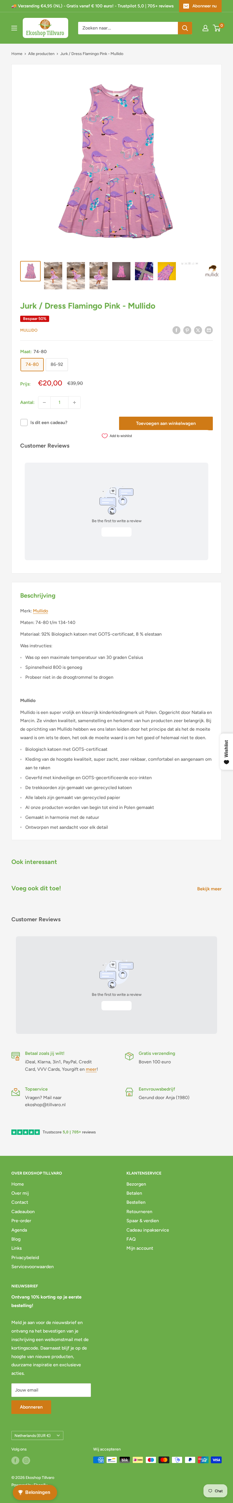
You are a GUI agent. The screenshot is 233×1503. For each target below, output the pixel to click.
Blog (15, 1239)
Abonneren (31, 1407)
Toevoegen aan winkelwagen (166, 423)
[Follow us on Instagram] (26, 1460)
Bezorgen (136, 1184)
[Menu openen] (14, 28)
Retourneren (139, 1211)
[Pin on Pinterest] (187, 330)
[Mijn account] (205, 28)
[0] (216, 28)
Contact (19, 1202)
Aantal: (27, 402)
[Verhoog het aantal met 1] (74, 402)
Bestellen (135, 1202)
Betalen (134, 1193)
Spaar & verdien (142, 1220)
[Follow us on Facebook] (15, 1460)
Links (16, 1248)
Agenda (19, 1230)
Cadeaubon (23, 1211)
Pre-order (21, 1220)
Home (16, 53)
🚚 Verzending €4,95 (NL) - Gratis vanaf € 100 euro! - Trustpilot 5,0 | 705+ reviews (92, 6)
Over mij (20, 1193)
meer (91, 1069)
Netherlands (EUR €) (32, 1435)
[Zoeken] (185, 28)
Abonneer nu (204, 6)
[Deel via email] (209, 330)
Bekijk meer (210, 888)
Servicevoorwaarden (32, 1266)
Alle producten (41, 53)
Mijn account (139, 1248)
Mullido (29, 330)
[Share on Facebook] (176, 330)
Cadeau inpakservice (147, 1230)
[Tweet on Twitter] (198, 330)
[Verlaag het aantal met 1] (44, 402)
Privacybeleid (25, 1257)
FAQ (131, 1239)
